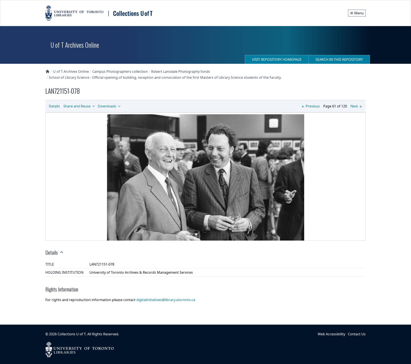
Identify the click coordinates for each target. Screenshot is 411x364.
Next (354, 106)
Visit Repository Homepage (277, 59)
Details (54, 106)
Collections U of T (72, 334)
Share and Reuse (77, 106)
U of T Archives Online (71, 71)
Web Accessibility (331, 334)
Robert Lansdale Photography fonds (180, 71)
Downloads (107, 106)
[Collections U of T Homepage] (47, 71)
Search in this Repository (339, 59)
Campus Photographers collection (120, 71)
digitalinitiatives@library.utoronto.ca (165, 299)
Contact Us (357, 334)
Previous (313, 106)
